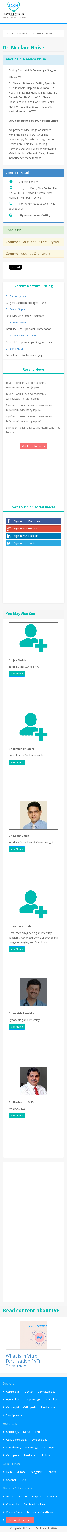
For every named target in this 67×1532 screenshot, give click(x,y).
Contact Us (13, 1504)
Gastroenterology (16, 1439)
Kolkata (51, 1472)
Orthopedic (30, 1407)
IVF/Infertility (13, 1447)
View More (16, 673)
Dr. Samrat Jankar (16, 296)
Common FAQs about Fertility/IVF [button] (33, 242)
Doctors (23, 1496)
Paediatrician (48, 1407)
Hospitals (37, 1496)
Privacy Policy (14, 1512)
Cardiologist (13, 1391)
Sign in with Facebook (27, 521)
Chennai (11, 1480)
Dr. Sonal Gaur (14, 348)
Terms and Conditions (40, 1512)
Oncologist (12, 1407)
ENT (37, 1432)
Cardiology (12, 1432)
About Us (52, 1496)
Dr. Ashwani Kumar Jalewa (21, 335)
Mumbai (21, 1472)
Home (10, 1496)
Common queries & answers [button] (28, 253)
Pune (23, 1480)
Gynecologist (14, 1399)
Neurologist (53, 1399)
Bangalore (36, 1472)
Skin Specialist (14, 1415)
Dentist (29, 1391)
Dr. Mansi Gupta (15, 309)
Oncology (48, 1447)
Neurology (31, 1447)
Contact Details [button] (18, 172)
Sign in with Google (25, 528)
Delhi (9, 1472)
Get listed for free (33, 446)
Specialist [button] (13, 230)
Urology (45, 1455)
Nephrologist (34, 1399)
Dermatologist (46, 1391)
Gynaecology (39, 1439)
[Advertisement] (33, 476)
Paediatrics (30, 1455)
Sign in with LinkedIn (26, 536)
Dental (27, 1432)
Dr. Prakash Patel (16, 322)
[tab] (33, 173)
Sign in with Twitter (25, 543)
